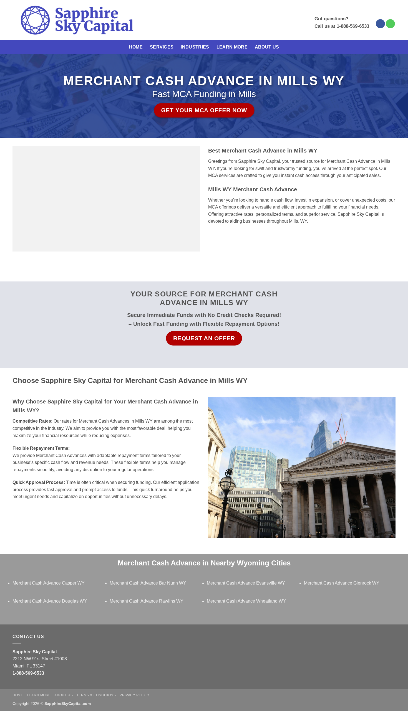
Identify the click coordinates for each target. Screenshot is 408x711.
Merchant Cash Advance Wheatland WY (246, 601)
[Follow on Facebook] (380, 24)
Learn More (232, 47)
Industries (195, 47)
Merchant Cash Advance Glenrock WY (341, 583)
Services (162, 47)
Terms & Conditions (96, 695)
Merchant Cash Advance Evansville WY (246, 583)
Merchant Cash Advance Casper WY (48, 583)
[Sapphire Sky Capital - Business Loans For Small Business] (76, 20)
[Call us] (390, 24)
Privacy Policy (135, 695)
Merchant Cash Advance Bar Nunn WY (148, 583)
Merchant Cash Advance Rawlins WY (146, 601)
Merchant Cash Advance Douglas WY (49, 601)
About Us (267, 47)
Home (136, 47)
